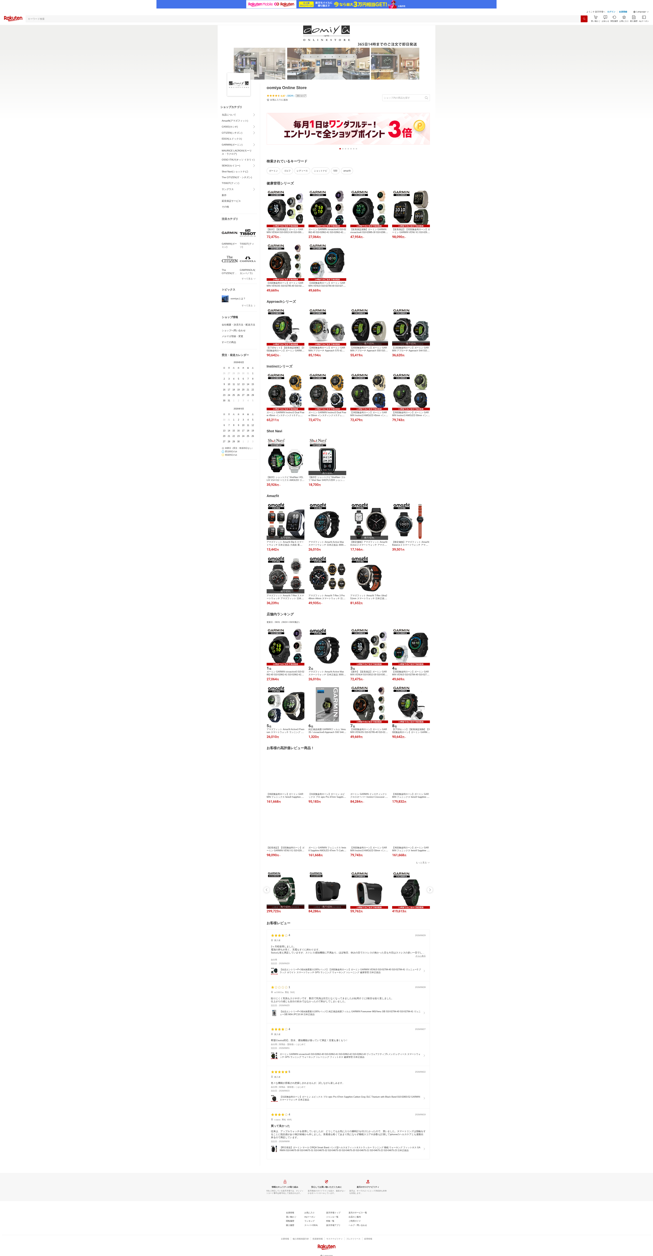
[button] (641, 12)
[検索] (584, 18)
